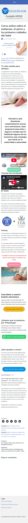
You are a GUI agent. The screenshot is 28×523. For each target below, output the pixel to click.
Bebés (13, 426)
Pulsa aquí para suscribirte (14, 309)
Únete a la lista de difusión (15, 337)
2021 (9, 426)
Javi (4, 39)
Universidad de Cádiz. (8, 62)
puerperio (18, 434)
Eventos (9, 428)
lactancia (13, 434)
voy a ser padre (11, 436)
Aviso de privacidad (6, 501)
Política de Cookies (6, 507)
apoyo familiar (11, 60)
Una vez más (4, 58)
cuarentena (14, 432)
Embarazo (4, 428)
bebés (8, 432)
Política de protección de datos (9, 504)
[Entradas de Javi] (2, 39)
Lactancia (15, 428)
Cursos (17, 426)
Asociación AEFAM (14, 16)
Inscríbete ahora (14, 170)
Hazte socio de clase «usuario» (14, 369)
